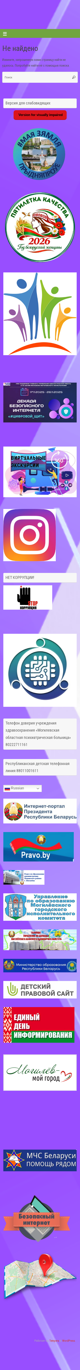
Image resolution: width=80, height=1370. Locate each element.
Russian (17, 788)
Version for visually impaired (40, 115)
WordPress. (69, 1340)
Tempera (54, 1340)
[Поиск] (74, 77)
